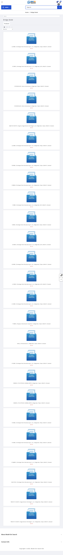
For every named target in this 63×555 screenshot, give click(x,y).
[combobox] (44, 7)
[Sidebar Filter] (12, 27)
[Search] (59, 7)
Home (27, 12)
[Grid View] (4, 27)
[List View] (7, 27)
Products (6, 23)
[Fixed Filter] (9, 27)
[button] (3, 2)
